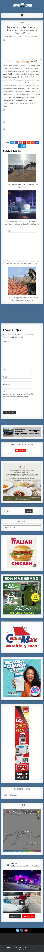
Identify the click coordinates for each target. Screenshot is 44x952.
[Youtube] (26, 930)
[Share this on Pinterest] (24, 142)
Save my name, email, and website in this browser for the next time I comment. (18, 395)
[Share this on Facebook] (16, 142)
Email (5, 377)
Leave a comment (31, 37)
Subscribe (30, 916)
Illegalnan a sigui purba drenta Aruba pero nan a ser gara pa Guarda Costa (22, 30)
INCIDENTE (22, 23)
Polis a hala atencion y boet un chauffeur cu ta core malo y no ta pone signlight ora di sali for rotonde (22, 224)
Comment (7, 341)
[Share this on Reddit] (28, 142)
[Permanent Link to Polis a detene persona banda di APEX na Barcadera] (22, 168)
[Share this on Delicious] (24, 146)
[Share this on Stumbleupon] (33, 142)
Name (6, 369)
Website (6, 384)
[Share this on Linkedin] (20, 146)
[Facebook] (21, 930)
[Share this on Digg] (37, 142)
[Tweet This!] (12, 142)
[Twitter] (17, 930)
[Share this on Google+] (20, 142)
